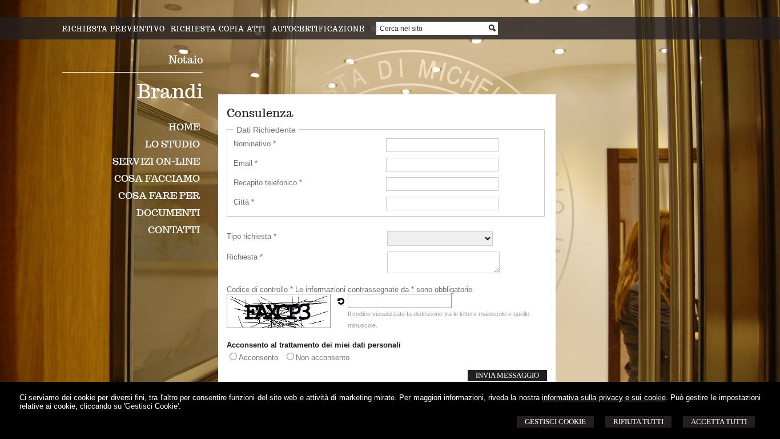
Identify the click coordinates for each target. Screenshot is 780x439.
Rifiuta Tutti (638, 421)
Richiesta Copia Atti (218, 29)
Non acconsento (322, 357)
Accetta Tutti (719, 421)
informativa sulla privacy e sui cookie (604, 397)
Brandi (170, 91)
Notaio (185, 59)
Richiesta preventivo (113, 29)
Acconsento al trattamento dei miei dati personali (314, 345)
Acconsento (258, 357)
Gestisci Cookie (555, 421)
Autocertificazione (318, 29)
